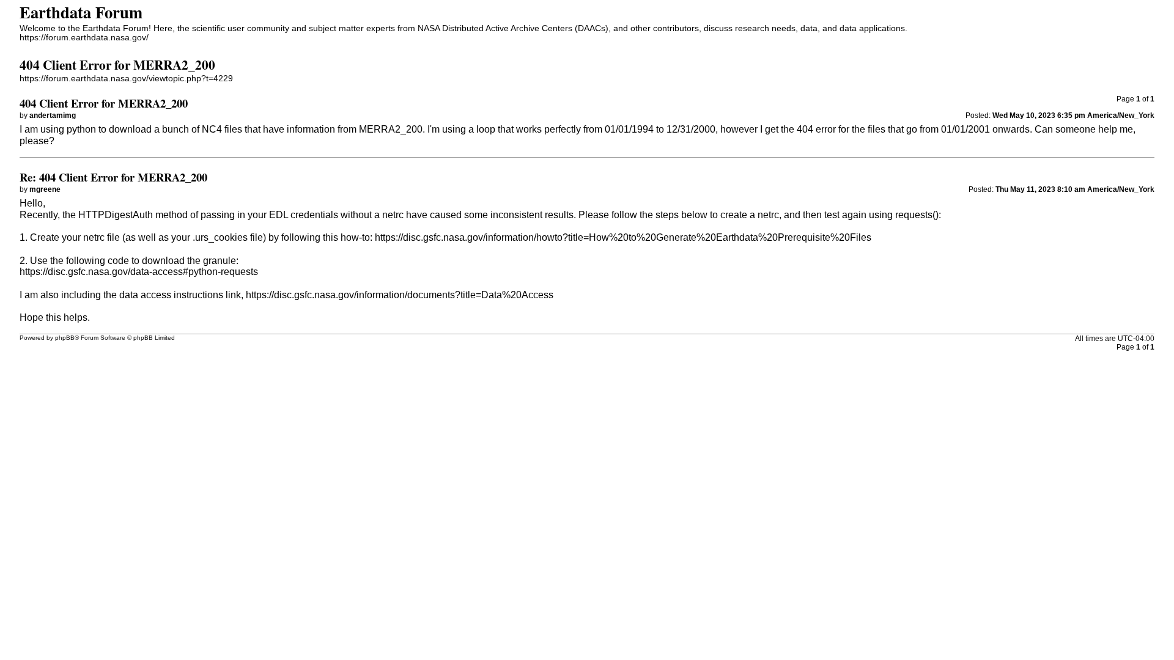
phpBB (65, 337)
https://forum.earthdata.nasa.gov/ (84, 37)
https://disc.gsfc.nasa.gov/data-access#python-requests (139, 271)
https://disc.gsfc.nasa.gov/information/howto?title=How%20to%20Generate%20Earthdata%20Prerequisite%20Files (623, 237)
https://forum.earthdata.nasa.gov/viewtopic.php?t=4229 (126, 78)
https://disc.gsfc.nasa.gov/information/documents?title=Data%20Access (399, 295)
